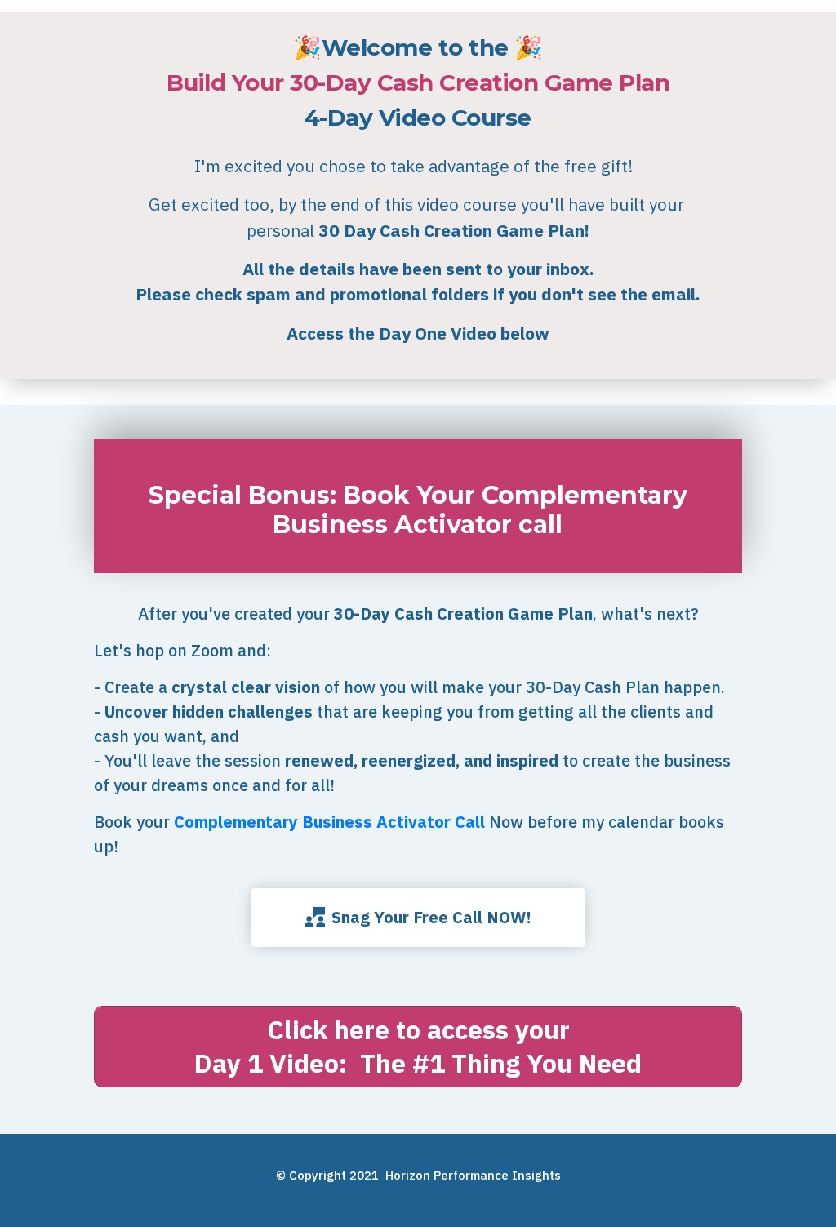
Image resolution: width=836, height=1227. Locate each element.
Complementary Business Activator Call (329, 822)
